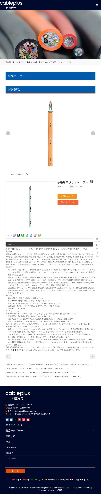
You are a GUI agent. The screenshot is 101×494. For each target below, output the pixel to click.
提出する (15, 471)
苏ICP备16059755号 (54, 490)
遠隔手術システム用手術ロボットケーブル (23, 376)
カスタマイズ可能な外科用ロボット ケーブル (61, 376)
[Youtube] (19, 419)
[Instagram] (23, 419)
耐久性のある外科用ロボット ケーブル (51, 368)
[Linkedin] (11, 419)
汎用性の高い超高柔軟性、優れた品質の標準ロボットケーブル (35, 174)
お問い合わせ (67, 196)
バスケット (70, 202)
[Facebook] (7, 419)
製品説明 (11, 244)
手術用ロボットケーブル (16, 364)
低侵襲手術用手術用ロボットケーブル (57, 372)
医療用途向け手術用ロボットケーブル (75, 364)
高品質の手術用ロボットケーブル (43, 364)
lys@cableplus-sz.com (26, 411)
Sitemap (42, 490)
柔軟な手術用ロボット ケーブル (19, 368)
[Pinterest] (28, 419)
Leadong (87, 487)
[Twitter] (15, 419)
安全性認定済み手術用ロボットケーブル (22, 372)
